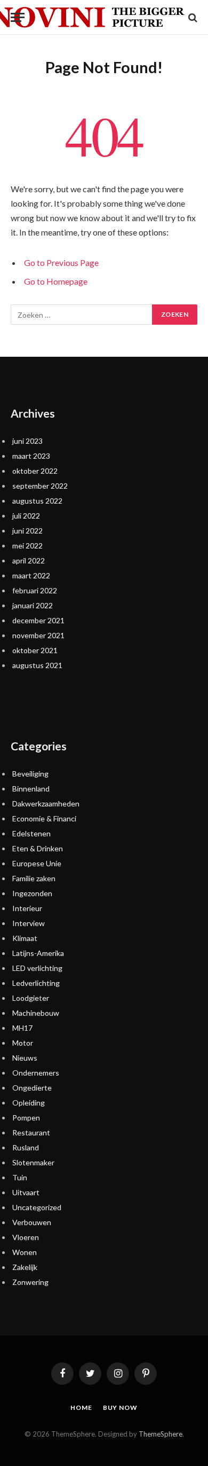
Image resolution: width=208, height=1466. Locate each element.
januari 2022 (32, 605)
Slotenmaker (33, 1162)
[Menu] (18, 17)
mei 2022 (27, 545)
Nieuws (24, 1057)
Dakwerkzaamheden (45, 803)
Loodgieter (30, 997)
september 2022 (40, 485)
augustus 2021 (37, 665)
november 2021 (38, 635)
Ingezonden (32, 893)
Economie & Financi (44, 818)
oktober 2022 (35, 470)
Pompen (26, 1117)
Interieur (27, 908)
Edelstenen (31, 833)
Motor (22, 1042)
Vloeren (25, 1237)
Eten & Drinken (37, 848)
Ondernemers (35, 1072)
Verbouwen (31, 1222)
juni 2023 (27, 440)
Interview (28, 923)
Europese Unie (36, 863)
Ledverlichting (36, 982)
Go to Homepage (55, 281)
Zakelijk (24, 1267)
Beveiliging (30, 773)
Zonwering (30, 1282)
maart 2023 (31, 455)
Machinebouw (35, 1012)
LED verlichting (37, 968)
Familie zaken (33, 878)
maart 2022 (31, 575)
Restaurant (31, 1132)
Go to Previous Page (61, 262)
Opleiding (28, 1102)
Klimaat (24, 938)
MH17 (22, 1027)
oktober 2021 (35, 650)
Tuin (19, 1177)
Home (81, 1408)
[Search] (191, 17)
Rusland (25, 1147)
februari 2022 (34, 590)
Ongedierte (32, 1087)
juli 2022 (26, 515)
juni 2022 (27, 530)
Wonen (24, 1252)
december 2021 (38, 620)
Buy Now (120, 1408)
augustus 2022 (37, 500)
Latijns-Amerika (38, 953)
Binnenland (31, 788)
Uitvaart (25, 1192)
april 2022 (28, 560)
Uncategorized (36, 1207)
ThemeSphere (160, 1434)
